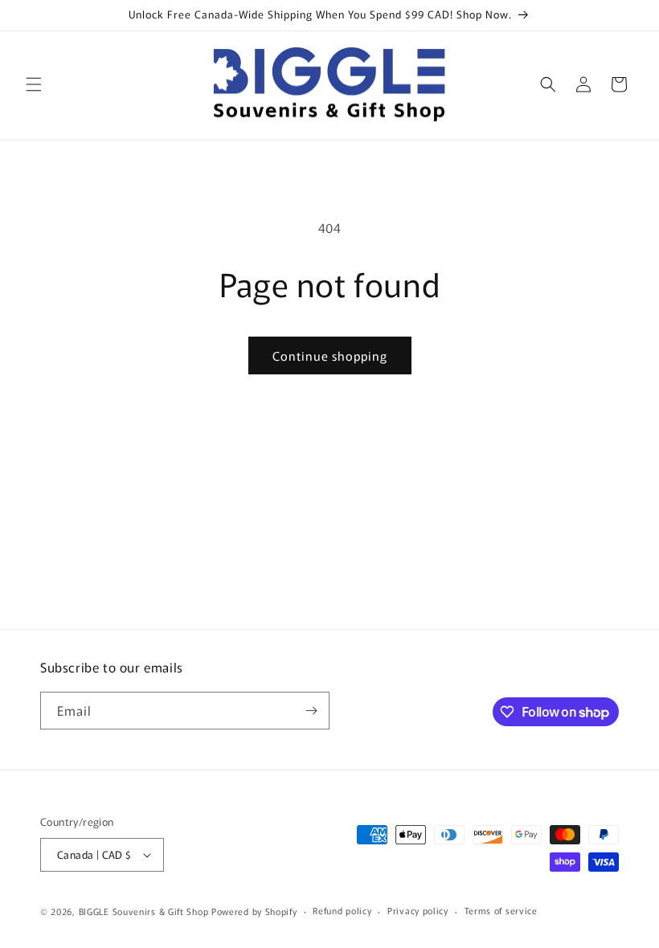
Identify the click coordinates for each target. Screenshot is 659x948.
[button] (33, 84)
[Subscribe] (311, 710)
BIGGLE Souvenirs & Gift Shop (144, 911)
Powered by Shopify (254, 911)
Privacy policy (417, 910)
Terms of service (501, 910)
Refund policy (342, 910)
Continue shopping (329, 355)
